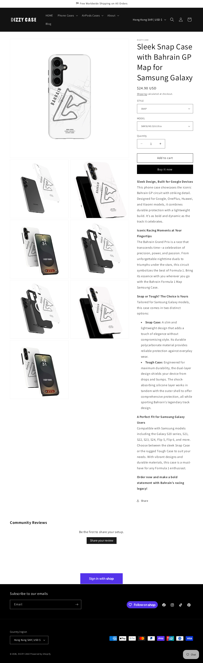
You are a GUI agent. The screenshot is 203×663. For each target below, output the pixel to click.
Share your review (101, 540)
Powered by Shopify (40, 653)
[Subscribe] (76, 604)
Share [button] (144, 501)
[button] (67, 15)
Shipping (142, 93)
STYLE (140, 100)
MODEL (141, 118)
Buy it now (164, 169)
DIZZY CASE (24, 653)
